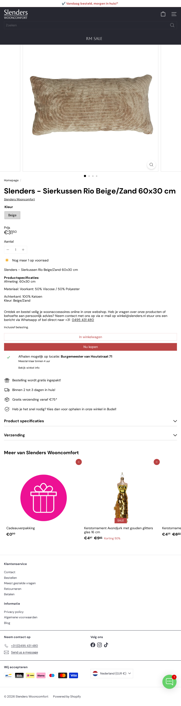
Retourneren (12, 589)
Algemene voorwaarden (20, 617)
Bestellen (10, 578)
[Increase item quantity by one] (23, 250)
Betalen (9, 594)
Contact (9, 572)
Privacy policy (14, 612)
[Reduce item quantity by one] (8, 250)
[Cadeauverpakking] (42, 500)
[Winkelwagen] (163, 14)
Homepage (11, 180)
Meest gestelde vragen (20, 583)
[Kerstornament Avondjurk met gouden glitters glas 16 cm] (120, 502)
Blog (7, 623)
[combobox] (90, 25)
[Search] (172, 25)
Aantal (9, 242)
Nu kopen (90, 347)
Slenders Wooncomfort (52, 453)
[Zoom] (151, 164)
